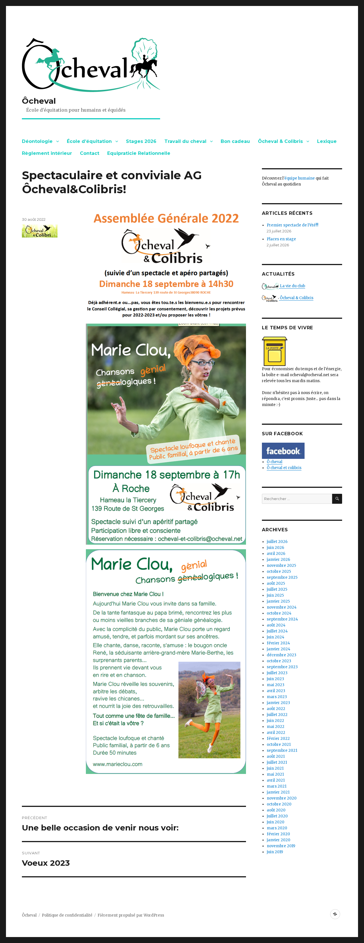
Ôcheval (39, 101)
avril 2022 (276, 732)
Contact (89, 153)
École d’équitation (89, 141)
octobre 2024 (279, 613)
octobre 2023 (279, 661)
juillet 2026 (277, 541)
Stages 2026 (141, 141)
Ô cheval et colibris (284, 467)
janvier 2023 (278, 702)
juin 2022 (275, 720)
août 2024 (276, 625)
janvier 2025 (278, 601)
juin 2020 (275, 822)
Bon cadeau (235, 141)
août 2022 (276, 708)
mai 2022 (275, 726)
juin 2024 (275, 637)
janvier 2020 (278, 840)
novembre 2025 (281, 565)
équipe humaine (299, 178)
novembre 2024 (282, 607)
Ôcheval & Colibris (280, 141)
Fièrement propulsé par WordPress (131, 915)
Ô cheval (274, 461)
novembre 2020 (282, 798)
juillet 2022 (277, 714)
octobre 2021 (279, 744)
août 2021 (276, 756)
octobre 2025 (279, 571)
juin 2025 (275, 595)
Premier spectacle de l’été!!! (292, 225)
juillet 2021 (277, 762)
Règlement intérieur (47, 153)
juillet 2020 (277, 816)
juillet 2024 (277, 631)
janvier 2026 (278, 559)
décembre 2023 (281, 655)
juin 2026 (275, 547)
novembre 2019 (281, 846)
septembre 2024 (282, 619)
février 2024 (278, 643)
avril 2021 (276, 780)
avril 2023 (276, 690)
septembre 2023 (282, 667)
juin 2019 (275, 852)
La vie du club (292, 286)
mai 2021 (275, 774)
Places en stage (281, 239)
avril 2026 (276, 553)
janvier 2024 (278, 649)
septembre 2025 (282, 577)
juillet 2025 (277, 589)
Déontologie (37, 141)
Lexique (327, 141)
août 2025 (276, 583)
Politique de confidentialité (67, 915)
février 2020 (278, 834)
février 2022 (278, 738)
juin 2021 (275, 768)
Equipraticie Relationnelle (138, 153)
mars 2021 (276, 786)
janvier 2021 (278, 792)
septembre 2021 (282, 750)
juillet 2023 (277, 673)
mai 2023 (275, 684)
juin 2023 (275, 678)
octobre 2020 (279, 804)
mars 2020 (277, 828)
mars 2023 (277, 696)
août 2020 (276, 810)
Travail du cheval (185, 141)
